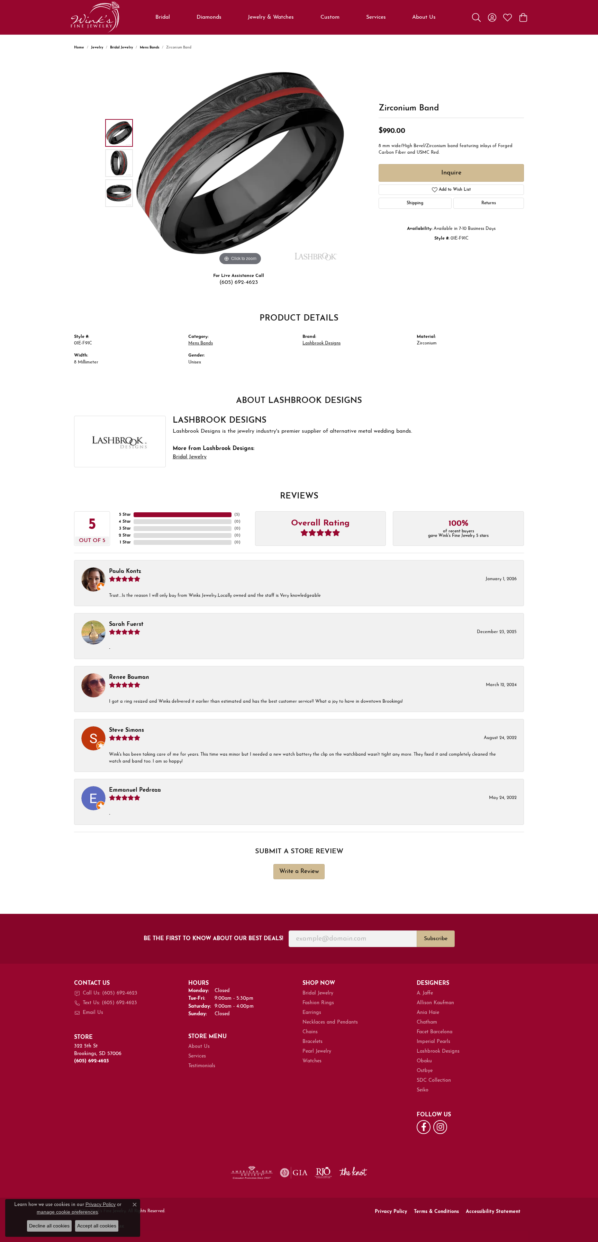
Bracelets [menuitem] (312, 1041)
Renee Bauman (129, 677)
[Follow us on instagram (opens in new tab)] (440, 1127)
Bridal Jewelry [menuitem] (317, 993)
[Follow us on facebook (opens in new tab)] (424, 1127)
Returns (488, 203)
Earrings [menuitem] (311, 1012)
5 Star (125, 515)
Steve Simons (126, 730)
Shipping (415, 203)
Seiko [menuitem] (422, 1090)
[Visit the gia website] (294, 1172)
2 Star (125, 535)
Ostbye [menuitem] (425, 1070)
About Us (424, 17)
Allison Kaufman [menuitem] (435, 1003)
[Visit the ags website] (251, 1172)
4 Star (125, 522)
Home (79, 48)
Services (376, 17)
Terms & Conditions (436, 1211)
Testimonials (201, 1066)
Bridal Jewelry (121, 48)
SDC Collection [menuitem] (434, 1080)
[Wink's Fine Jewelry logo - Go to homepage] (95, 17)
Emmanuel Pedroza (135, 790)
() (237, 515)
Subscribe (435, 939)
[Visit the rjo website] (323, 1172)
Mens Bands (149, 48)
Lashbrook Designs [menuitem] (438, 1051)
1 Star (125, 542)
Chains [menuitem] (310, 1032)
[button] (476, 17)
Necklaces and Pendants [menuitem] (330, 1022)
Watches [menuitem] (311, 1061)
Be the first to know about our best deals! (213, 939)
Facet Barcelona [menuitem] (434, 1032)
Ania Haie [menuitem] (428, 1012)
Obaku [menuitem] (424, 1061)
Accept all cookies (96, 1225)
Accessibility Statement (493, 1211)
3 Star (125, 528)
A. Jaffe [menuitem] (425, 993)
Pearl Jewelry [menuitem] (316, 1051)
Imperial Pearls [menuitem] (433, 1041)
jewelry (97, 48)
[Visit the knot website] (353, 1172)
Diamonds (209, 17)
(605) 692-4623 (238, 282)
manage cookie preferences (67, 1212)
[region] (240, 163)
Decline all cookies (49, 1225)
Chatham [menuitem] (427, 1022)
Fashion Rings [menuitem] (318, 1003)
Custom (329, 17)
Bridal (162, 17)
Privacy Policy (391, 1211)
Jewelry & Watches (271, 17)
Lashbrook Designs (321, 343)
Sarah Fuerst (126, 624)
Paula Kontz (125, 571)
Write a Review (299, 871)
